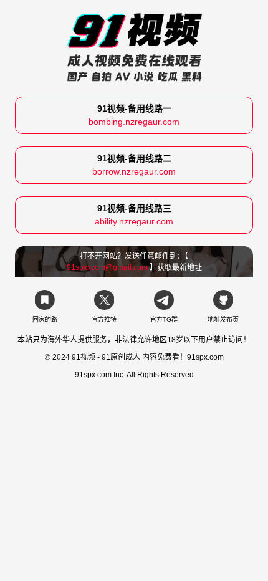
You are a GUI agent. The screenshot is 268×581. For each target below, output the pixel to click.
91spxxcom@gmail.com (107, 267)
